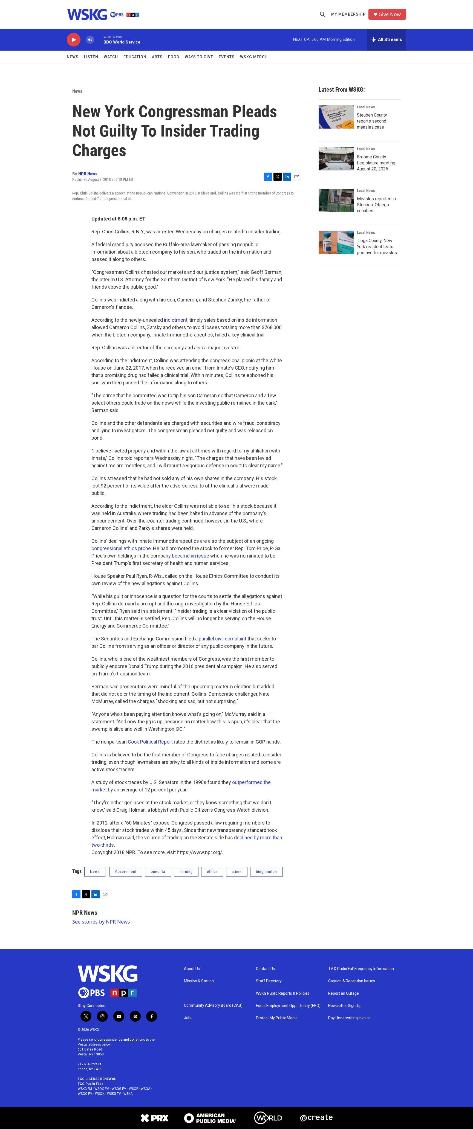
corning (186, 871)
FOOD (173, 57)
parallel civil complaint (222, 639)
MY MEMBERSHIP (348, 14)
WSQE (133, 1089)
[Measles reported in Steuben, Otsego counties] (336, 200)
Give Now (390, 14)
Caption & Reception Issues (351, 981)
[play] (73, 40)
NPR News (87, 173)
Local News (366, 107)
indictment (176, 320)
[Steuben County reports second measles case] (336, 117)
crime (237, 871)
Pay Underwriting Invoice (349, 1018)
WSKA (127, 1094)
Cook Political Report (150, 742)
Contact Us (265, 969)
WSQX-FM (101, 1089)
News (73, 57)
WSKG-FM (85, 1089)
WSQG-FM (119, 1089)
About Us (192, 969)
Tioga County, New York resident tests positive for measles (377, 246)
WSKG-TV (114, 1094)
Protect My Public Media (277, 1018)
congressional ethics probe (121, 548)
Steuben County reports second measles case (372, 121)
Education (134, 57)
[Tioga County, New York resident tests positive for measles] (336, 242)
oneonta (158, 871)
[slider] (99, 39)
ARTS (157, 57)
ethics (212, 871)
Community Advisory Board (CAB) (213, 1005)
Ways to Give (199, 57)
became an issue (190, 556)
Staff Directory (269, 981)
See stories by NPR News (101, 921)
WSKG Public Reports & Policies (282, 993)
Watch (111, 57)
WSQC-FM (85, 1094)
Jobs (188, 1018)
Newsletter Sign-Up (345, 1006)
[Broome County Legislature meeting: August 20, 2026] (336, 158)
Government (126, 871)
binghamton (266, 871)
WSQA (145, 1089)
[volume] (90, 40)
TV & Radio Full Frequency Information (361, 969)
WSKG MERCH (254, 57)
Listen (91, 57)
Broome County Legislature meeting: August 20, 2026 (376, 163)
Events (227, 57)
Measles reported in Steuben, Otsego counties (376, 204)
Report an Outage (343, 993)
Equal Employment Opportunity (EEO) (288, 1006)
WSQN (100, 1094)
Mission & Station (199, 981)
